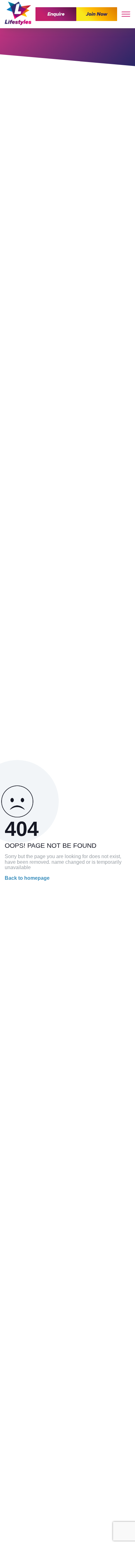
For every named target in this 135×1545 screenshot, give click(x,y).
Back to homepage (27, 878)
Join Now (96, 14)
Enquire (56, 14)
